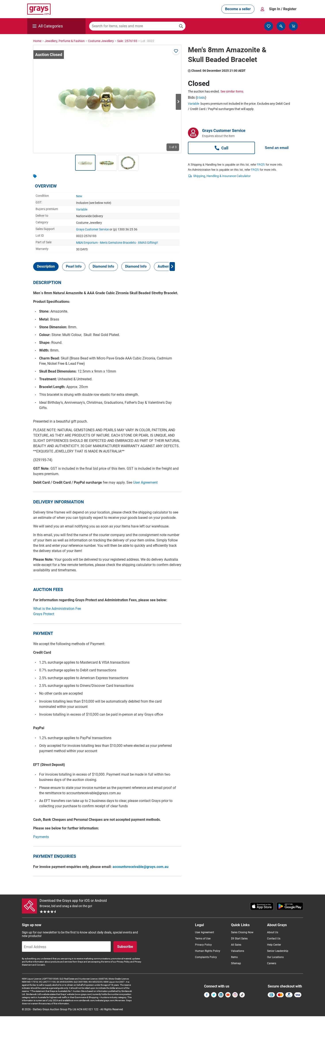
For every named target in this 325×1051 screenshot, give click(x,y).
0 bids (201, 97)
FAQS (261, 164)
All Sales (236, 944)
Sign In (282, 9)
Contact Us (273, 938)
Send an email (277, 148)
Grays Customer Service (92, 229)
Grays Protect (43, 614)
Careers (271, 963)
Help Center (274, 944)
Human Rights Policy (207, 950)
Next (178, 102)
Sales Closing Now (242, 932)
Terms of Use (202, 938)
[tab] (46, 266)
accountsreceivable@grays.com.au (140, 867)
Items (234, 957)
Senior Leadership (277, 950)
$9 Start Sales (239, 938)
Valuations (237, 950)
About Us (272, 932)
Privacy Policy (203, 944)
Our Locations (275, 957)
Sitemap (236, 963)
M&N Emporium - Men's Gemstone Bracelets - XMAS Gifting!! (117, 242)
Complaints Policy (206, 957)
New (79, 196)
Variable (81, 209)
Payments (41, 837)
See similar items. (232, 91)
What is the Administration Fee (57, 609)
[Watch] (176, 50)
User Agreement (145, 482)
